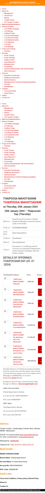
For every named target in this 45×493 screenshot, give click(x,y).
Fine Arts (7, 84)
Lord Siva (7, 44)
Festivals (7, 51)
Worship (5, 53)
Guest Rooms (9, 93)
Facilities (5, 89)
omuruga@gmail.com (26, 437)
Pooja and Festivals (8, 49)
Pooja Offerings (9, 58)
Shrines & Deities (8, 27)
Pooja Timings (9, 55)
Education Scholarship (11, 75)
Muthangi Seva (9, 64)
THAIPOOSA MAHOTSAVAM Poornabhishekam (19, 325)
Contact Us (6, 98)
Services (5, 73)
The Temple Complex (11, 22)
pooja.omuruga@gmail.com (12, 378)
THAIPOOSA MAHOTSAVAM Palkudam (18, 281)
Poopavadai (8, 67)
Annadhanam (8, 86)
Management (8, 13)
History (6, 18)
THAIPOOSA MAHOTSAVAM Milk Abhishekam (19, 292)
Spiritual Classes (10, 80)
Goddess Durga (9, 33)
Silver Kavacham (9, 71)
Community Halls (10, 91)
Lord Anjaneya (9, 42)
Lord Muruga (8, 31)
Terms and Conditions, (8, 478)
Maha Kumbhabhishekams (11, 24)
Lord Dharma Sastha (11, 38)
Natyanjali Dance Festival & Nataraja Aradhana (20, 82)
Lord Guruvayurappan (11, 35)
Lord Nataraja (9, 47)
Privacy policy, (22, 478)
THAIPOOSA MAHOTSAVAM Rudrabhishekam (18, 314)
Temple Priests (9, 20)
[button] (22, 101)
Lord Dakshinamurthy (11, 40)
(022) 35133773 (16, 445)
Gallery (4, 95)
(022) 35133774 (28, 445)
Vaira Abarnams (9, 62)
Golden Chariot (9, 60)
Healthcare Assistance (12, 78)
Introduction (8, 15)
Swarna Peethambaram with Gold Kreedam (19, 69)
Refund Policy (33, 478)
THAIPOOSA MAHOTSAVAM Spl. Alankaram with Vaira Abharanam (18, 337)
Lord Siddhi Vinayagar (11, 29)
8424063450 (14, 441)
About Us (5, 11)
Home (4, 9)
